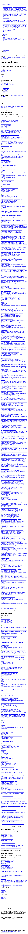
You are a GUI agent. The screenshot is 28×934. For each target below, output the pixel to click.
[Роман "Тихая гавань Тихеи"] (14, 177)
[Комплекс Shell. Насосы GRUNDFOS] (14, 708)
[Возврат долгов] (14, 191)
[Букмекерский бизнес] (14, 744)
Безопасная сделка (20, 40)
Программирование (18, 8)
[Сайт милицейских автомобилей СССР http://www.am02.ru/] (14, 133)
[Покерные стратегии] (14, 617)
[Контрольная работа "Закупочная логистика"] (14, 315)
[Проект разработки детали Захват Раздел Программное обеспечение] (14, 578)
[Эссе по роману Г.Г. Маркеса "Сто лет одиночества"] (14, 538)
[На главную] (2, 2)
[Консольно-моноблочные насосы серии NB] (14, 710)
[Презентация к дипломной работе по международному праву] (14, 804)
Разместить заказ (4, 47)
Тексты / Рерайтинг (7, 693)
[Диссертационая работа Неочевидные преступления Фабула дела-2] (14, 218)
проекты (21, 845)
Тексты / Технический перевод (9, 810)
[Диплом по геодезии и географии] (14, 499)
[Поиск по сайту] (4, 45)
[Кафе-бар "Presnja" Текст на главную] (14, 120)
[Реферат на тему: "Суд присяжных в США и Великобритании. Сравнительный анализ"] (14, 296)
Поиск (4, 35)
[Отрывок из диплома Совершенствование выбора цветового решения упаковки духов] (14, 257)
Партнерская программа (8, 42)
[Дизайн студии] (14, 787)
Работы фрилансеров (10, 40)
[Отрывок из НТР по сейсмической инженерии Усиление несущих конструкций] (14, 502)
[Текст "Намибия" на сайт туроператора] (14, 695)
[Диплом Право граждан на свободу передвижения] (14, 592)
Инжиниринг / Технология (8, 843)
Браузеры (15, 15)
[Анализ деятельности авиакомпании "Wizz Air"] (14, 492)
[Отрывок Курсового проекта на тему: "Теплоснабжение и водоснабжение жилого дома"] (14, 483)
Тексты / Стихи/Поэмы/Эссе (9, 165)
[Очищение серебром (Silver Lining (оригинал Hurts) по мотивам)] (14, 173)
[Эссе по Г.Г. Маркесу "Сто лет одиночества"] (14, 541)
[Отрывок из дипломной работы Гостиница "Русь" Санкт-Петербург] (14, 362)
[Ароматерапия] (14, 761)
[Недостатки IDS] (14, 753)
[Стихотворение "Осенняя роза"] (14, 168)
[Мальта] (14, 751)
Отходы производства (6, 845)
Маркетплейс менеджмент (19, 13)
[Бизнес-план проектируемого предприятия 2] (14, 567)
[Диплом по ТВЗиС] (14, 494)
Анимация (19, 15)
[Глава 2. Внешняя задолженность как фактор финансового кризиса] (14, 323)
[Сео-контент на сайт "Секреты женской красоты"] (14, 650)
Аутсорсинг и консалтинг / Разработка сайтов (13, 824)
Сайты (5, 7)
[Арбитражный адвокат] (14, 122)
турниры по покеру (11, 608)
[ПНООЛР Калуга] (14, 865)
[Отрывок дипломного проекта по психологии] (14, 156)
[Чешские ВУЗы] (14, 645)
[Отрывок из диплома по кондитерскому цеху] (14, 232)
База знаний (17, 42)
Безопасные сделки (6, 76)
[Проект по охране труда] (14, 867)
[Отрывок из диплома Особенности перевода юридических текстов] (14, 355)
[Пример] (14, 300)
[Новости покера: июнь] (14, 620)
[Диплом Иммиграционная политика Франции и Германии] (14, 583)
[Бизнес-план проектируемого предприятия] (14, 565)
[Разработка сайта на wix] (14, 834)
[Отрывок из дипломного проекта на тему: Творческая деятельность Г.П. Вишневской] (14, 245)
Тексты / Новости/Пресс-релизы (10, 606)
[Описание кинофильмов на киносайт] (14, 186)
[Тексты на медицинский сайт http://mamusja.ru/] (14, 142)
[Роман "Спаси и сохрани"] (14, 180)
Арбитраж (3, 106)
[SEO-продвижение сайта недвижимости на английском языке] (14, 682)
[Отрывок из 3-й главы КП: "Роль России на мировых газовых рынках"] (14, 524)
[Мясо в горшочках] (14, 638)
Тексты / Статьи (6, 184)
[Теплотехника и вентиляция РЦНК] (14, 511)
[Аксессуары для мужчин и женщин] (14, 672)
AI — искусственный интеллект (14, 9)
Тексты (17, 9)
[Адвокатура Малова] (14, 125)
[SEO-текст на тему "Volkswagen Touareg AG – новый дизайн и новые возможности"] (14, 653)
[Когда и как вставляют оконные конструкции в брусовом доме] (14, 728)
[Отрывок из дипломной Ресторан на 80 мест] (14, 230)
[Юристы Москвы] (14, 127)
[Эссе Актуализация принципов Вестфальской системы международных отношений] (14, 544)
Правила (3, 890)
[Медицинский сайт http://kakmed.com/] (14, 140)
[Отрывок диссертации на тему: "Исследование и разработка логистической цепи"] (14, 311)
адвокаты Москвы (19, 106)
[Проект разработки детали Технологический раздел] (14, 572)
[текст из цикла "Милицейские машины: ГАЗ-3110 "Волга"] (14, 658)
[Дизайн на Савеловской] (14, 782)
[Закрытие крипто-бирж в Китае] (14, 763)
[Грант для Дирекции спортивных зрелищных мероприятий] (14, 883)
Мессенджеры (20, 14)
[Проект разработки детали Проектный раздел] (14, 575)
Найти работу (6, 4)
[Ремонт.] (14, 720)
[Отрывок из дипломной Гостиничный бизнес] (14, 359)
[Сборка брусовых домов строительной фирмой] (14, 734)
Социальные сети (7, 16)
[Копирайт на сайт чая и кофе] (14, 765)
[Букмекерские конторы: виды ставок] (14, 746)
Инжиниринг (9, 13)
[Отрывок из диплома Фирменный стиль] (14, 254)
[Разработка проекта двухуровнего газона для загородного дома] (14, 773)
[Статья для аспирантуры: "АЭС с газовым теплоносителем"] (14, 534)
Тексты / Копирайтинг (7, 741)
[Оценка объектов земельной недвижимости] (14, 667)
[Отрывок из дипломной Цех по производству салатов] (14, 227)
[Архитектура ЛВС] (14, 286)
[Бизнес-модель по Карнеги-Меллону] (14, 570)
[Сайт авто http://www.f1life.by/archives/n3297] (14, 137)
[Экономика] (14, 303)
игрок (5, 608)
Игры (25, 14)
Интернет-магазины (8, 15)
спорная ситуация (10, 106)
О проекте (3, 888)
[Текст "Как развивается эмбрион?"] (14, 705)
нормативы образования (6, 846)
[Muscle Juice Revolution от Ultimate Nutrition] (14, 647)
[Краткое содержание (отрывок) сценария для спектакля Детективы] (14, 204)
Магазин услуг (6, 31)
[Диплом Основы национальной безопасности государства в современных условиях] (14, 588)
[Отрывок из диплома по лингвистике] (14, 352)
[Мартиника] (14, 748)
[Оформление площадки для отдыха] (14, 779)
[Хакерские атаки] (14, 756)
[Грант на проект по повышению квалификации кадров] (14, 880)
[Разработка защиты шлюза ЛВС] (14, 283)
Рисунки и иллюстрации (15, 10)
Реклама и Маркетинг (8, 8)
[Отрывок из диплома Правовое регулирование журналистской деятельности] (14, 389)
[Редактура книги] (14, 558)
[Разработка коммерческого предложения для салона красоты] (14, 799)
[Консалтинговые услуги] (14, 737)
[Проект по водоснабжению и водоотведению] (14, 789)
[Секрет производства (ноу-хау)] (14, 189)
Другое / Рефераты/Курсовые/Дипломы (11, 215)
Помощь (22, 42)
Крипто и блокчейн (12, 14)
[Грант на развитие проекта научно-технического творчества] (14, 876)
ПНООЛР (14, 846)
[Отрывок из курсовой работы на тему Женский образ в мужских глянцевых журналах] (14, 394)
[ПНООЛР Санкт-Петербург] (14, 860)
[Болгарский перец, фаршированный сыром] (14, 633)
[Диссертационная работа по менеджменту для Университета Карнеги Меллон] (14, 818)
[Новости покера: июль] (14, 622)
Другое (10, 95)
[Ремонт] (14, 722)
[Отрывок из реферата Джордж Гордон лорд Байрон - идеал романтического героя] (14, 250)
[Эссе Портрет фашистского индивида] (14, 506)
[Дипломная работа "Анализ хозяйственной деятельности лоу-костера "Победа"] (14, 488)
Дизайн (8, 7)
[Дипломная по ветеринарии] (14, 597)
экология (13, 845)
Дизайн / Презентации (7, 796)
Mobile (19, 11)
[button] (3, 5)
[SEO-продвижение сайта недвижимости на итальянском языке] (14, 687)
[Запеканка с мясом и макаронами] (14, 636)
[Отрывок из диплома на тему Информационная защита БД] (14, 272)
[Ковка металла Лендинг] (14, 144)
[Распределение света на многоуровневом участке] (14, 777)
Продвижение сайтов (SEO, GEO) (18, 7)
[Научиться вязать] (14, 717)
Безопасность (4, 891)
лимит (17, 845)
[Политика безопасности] (14, 758)
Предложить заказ (5, 71)
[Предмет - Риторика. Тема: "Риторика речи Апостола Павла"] (14, 152)
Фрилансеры (6, 18)
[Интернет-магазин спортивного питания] (14, 130)
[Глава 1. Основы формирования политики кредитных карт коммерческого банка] (14, 318)
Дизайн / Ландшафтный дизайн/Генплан (12, 769)
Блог (4, 40)
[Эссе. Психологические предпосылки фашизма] (14, 509)
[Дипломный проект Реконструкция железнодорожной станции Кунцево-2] (14, 348)
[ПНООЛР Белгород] (14, 862)
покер (2, 608)
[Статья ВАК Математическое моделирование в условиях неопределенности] (14, 561)
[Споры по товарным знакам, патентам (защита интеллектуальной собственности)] (14, 197)
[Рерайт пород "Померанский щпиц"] (14, 698)
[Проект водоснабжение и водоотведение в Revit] (14, 792)
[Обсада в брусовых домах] (14, 732)
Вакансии (5, 34)
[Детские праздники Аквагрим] (14, 201)
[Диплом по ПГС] (14, 497)
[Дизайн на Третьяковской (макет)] (14, 784)
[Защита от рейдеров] (14, 194)
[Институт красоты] (14, 664)
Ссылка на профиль (6, 70)
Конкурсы (5, 33)
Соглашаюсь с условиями (6, 932)
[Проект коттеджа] (14, 669)
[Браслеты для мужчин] (14, 674)
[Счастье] (14, 170)
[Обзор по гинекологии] (14, 594)
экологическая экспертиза (15, 848)
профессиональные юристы (7, 107)
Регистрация (6, 50)
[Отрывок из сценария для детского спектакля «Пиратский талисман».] (14, 209)
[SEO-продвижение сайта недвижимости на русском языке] (14, 677)
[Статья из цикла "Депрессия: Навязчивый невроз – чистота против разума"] (14, 701)
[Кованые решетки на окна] (14, 662)
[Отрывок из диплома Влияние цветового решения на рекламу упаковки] (14, 262)
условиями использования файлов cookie (10, 931)
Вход (4, 51)
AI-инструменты (20, 39)
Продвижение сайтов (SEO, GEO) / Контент (12, 642)
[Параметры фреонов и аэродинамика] (14, 514)
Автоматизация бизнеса (11, 11)
